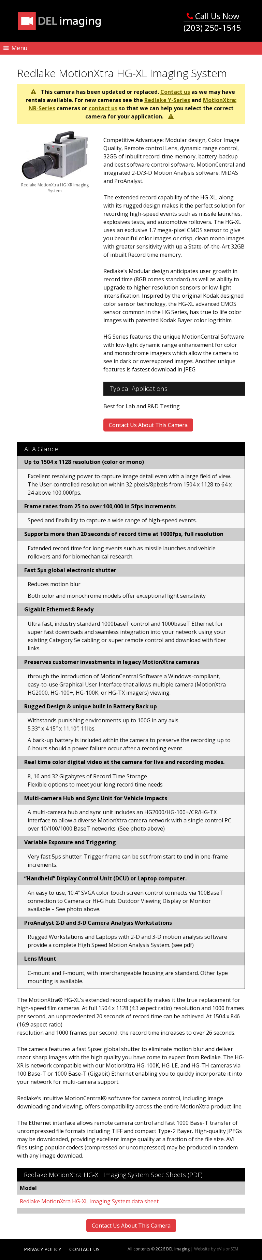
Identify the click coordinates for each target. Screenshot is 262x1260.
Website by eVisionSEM (216, 1249)
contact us (103, 108)
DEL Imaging (59, 21)
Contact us (175, 92)
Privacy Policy (42, 1249)
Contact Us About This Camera (148, 425)
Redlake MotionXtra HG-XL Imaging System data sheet (89, 1201)
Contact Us (84, 1249)
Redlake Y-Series (167, 100)
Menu (19, 48)
